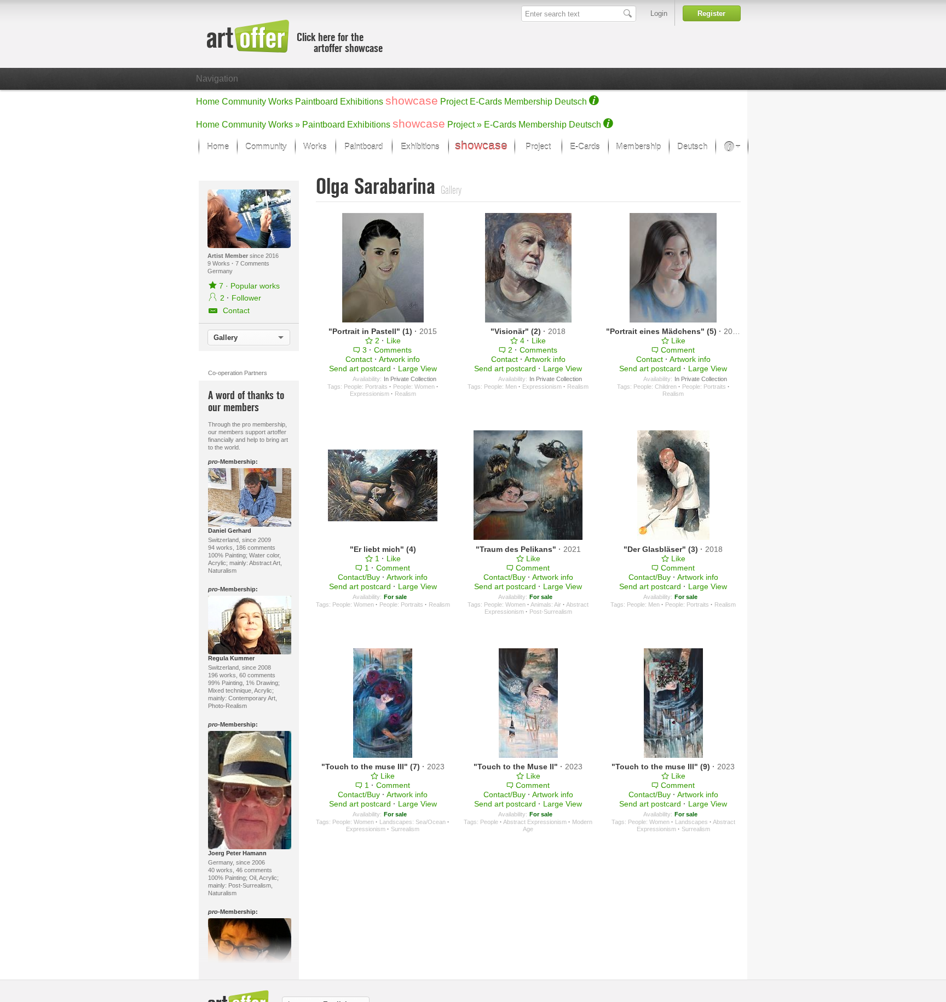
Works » (284, 124)
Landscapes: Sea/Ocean (412, 822)
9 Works (219, 263)
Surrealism (405, 829)
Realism (405, 393)
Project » (464, 124)
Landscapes (691, 822)
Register (711, 13)
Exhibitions (361, 101)
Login (658, 13)
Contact (358, 359)
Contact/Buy (359, 577)
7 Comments (252, 263)
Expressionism (369, 393)
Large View (417, 368)
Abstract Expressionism (535, 822)
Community (244, 101)
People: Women (414, 386)
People (489, 822)
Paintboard (316, 101)
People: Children (655, 386)
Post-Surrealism (550, 611)
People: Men (500, 386)
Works (280, 101)
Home (208, 101)
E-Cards (486, 101)
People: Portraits (366, 386)
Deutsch (571, 101)
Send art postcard (360, 368)
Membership (528, 101)
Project (454, 101)
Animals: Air (545, 604)
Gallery (226, 337)
